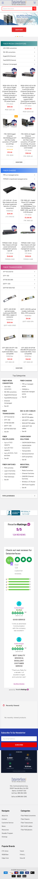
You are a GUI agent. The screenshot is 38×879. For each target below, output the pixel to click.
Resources (5, 830)
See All (6, 406)
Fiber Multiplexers (26, 830)
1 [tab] (15, 36)
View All (22, 858)
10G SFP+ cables (27, 414)
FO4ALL (22, 854)
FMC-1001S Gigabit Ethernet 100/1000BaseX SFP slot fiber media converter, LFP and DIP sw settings (9, 139)
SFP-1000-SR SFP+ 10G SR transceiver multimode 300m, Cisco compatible (10, 351)
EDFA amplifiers (27, 456)
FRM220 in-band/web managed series (15, 179)
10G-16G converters (9, 52)
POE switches (8, 468)
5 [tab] (22, 36)
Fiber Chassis (9, 170)
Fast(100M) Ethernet (9, 60)
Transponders (26, 451)
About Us (5, 815)
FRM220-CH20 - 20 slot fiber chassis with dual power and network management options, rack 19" (9, 247)
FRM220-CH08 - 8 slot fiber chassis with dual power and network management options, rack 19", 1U (28, 247)
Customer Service (7, 822)
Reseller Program (7, 833)
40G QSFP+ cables (28, 420)
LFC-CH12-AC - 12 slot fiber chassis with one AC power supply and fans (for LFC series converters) (10, 204)
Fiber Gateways (9, 477)
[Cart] (35, 2)
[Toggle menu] (2, 2)
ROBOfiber (5, 854)
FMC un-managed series (11, 175)
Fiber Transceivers (12, 267)
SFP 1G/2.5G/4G (8, 271)
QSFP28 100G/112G (9, 288)
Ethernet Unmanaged (10, 64)
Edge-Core (5, 858)
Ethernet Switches (28, 473)
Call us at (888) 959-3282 (19, 796)
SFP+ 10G (6, 276)
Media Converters (27, 470)
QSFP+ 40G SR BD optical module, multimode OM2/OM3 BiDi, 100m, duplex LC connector (10, 313)
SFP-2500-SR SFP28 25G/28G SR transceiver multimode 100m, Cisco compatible (28, 351)
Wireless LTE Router (28, 482)
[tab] (19, 43)
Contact (4, 819)
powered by (12, 689)
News (4, 826)
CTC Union (5, 851)
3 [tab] (19, 36)
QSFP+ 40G (6, 284)
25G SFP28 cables (27, 417)
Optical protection (28, 454)
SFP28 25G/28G (8, 280)
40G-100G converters (10, 48)
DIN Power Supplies (28, 484)
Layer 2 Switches (9, 471)
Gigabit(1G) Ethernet (9, 56)
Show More (19, 162)
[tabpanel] (19, 26)
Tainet (22, 851)
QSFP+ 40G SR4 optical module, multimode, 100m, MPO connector (28, 311)
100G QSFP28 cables (28, 423)
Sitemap (4, 837)
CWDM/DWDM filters (28, 442)
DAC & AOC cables (27, 411)
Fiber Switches (8, 464)
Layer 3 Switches (9, 474)
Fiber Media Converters (14, 43)
